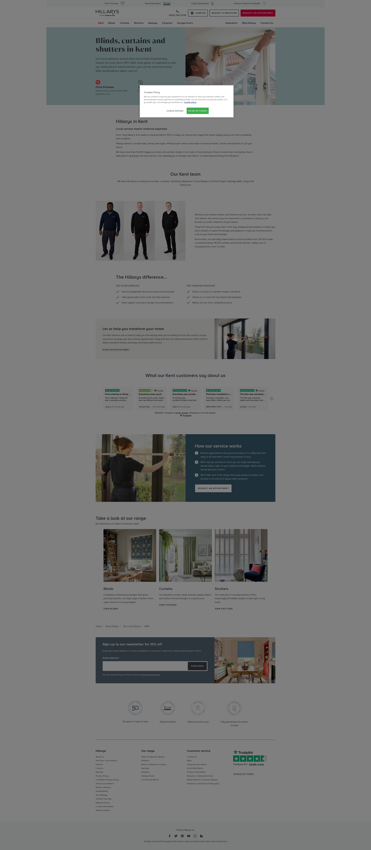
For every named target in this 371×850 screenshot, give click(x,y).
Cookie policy (190, 102)
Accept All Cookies (197, 111)
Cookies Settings (175, 110)
